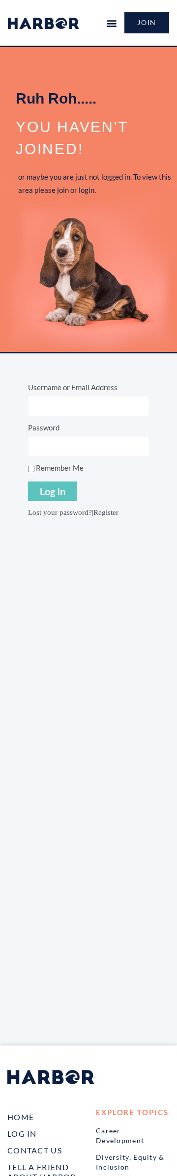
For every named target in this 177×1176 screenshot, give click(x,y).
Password (43, 427)
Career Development (120, 1135)
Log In (22, 1133)
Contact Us (34, 1150)
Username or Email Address (73, 387)
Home (20, 1117)
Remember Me (59, 467)
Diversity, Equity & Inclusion (130, 1162)
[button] (111, 23)
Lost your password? (60, 512)
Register (105, 512)
